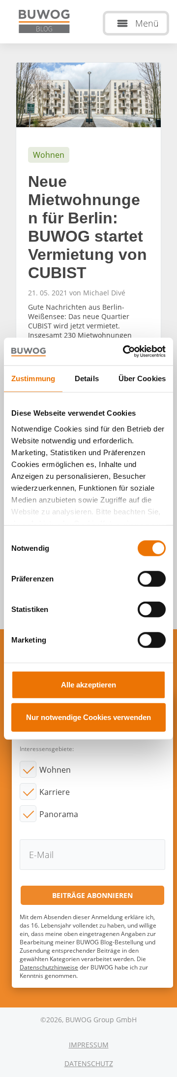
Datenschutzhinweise (49, 967)
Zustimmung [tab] (33, 378)
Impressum (89, 1044)
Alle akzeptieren (88, 685)
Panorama (58, 814)
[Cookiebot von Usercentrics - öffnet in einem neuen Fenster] (125, 351)
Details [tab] (87, 378)
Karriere (54, 792)
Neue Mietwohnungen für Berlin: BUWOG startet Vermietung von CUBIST (88, 237)
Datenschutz (88, 1063)
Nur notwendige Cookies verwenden (88, 717)
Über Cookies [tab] (142, 378)
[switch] (152, 579)
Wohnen (55, 769)
